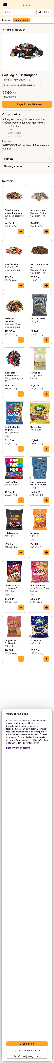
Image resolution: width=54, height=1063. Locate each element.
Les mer (6, 141)
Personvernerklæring (18, 747)
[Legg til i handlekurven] (21, 231)
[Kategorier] (5, 4)
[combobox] (20, 12)
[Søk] (5, 12)
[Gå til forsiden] (27, 4)
